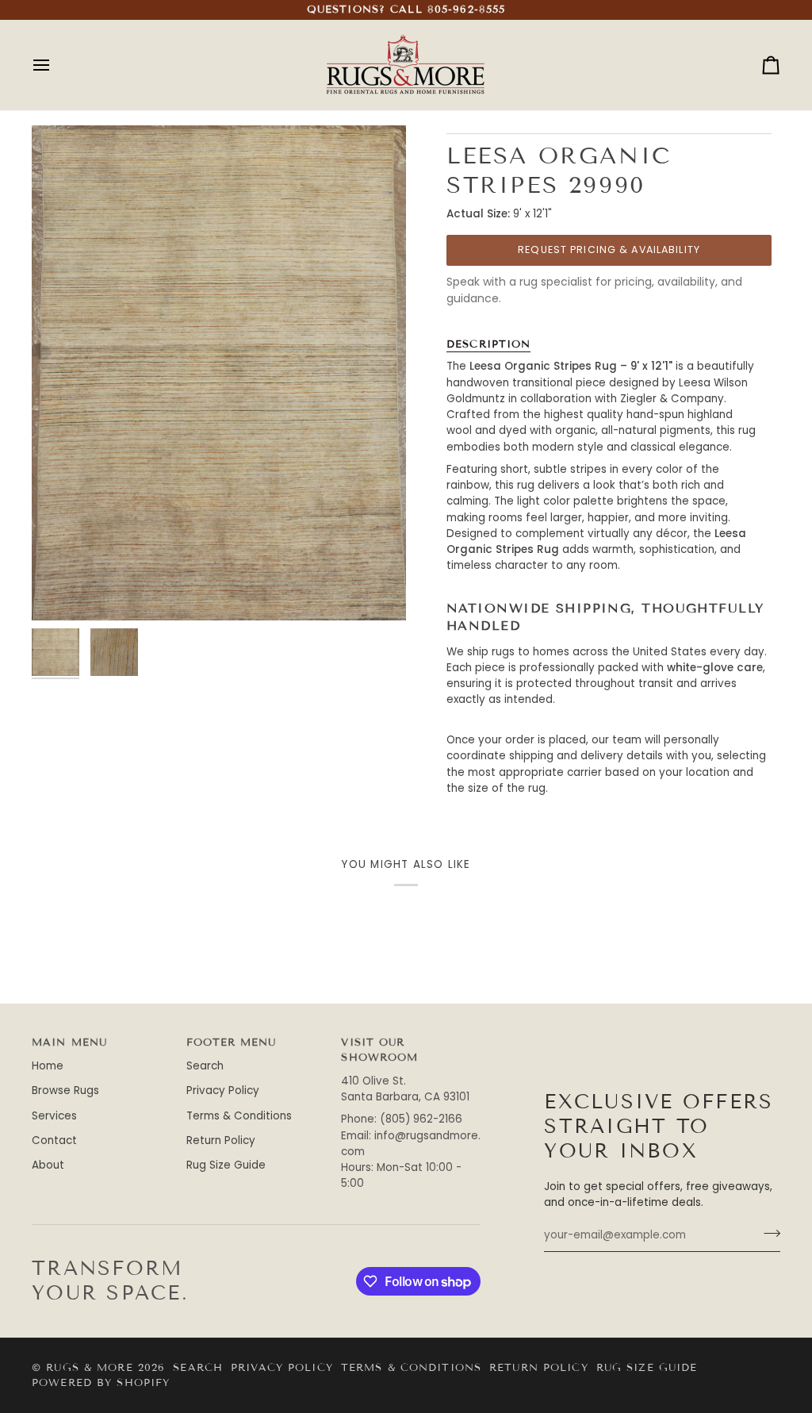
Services (54, 1115)
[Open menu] (55, 65)
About (48, 1165)
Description (488, 344)
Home (47, 1065)
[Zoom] (61, 591)
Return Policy (220, 1140)
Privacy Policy (222, 1090)
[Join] (767, 1233)
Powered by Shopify (101, 1383)
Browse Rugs (65, 1090)
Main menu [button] (69, 1042)
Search (205, 1065)
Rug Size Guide (226, 1165)
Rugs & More (89, 1367)
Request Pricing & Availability (609, 249)
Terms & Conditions (239, 1115)
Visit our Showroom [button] (379, 1050)
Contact (54, 1140)
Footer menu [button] (231, 1042)
